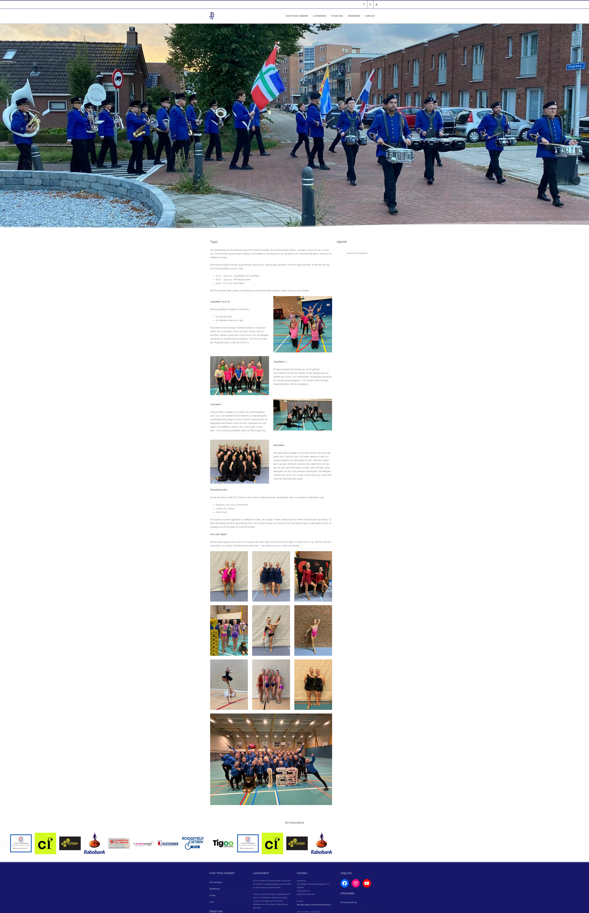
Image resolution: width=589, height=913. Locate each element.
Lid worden (319, 16)
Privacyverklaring (349, 902)
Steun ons (337, 16)
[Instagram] (370, 4)
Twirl (211, 902)
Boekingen (354, 16)
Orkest (212, 895)
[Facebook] (364, 4)
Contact (370, 16)
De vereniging (215, 882)
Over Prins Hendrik (297, 16)
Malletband (214, 889)
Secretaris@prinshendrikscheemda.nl (314, 904)
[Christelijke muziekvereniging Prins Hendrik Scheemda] (212, 22)
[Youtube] (376, 4)
